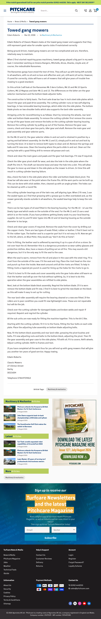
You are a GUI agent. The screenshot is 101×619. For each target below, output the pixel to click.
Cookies (7, 592)
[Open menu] (5, 11)
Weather (7, 566)
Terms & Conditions (12, 600)
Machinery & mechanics (14, 477)
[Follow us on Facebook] (70, 603)
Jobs (6, 562)
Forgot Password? (76, 562)
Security (7, 589)
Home (9, 21)
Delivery (39, 562)
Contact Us (40, 555)
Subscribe (50, 537)
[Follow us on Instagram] (79, 603)
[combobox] (56, 10)
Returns (39, 566)
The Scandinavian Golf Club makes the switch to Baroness (31, 425)
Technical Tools (10, 569)
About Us (7, 585)
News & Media (20, 21)
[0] (95, 10)
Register (72, 558)
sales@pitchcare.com (80, 588)
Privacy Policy (10, 596)
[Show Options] (74, 530)
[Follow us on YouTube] (84, 603)
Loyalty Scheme (75, 566)
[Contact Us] (85, 10)
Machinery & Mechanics (52, 35)
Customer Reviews (44, 558)
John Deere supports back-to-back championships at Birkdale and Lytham (32, 416)
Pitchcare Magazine (12, 558)
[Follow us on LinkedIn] (89, 603)
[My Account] (90, 10)
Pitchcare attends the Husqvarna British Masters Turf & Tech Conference (32, 408)
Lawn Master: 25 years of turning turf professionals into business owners (31, 460)
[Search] (76, 10)
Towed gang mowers (38, 21)
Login (71, 555)
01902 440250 (76, 585)
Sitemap (7, 603)
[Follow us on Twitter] (75, 603)
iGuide (6, 573)
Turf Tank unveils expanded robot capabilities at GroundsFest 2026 (30, 443)
